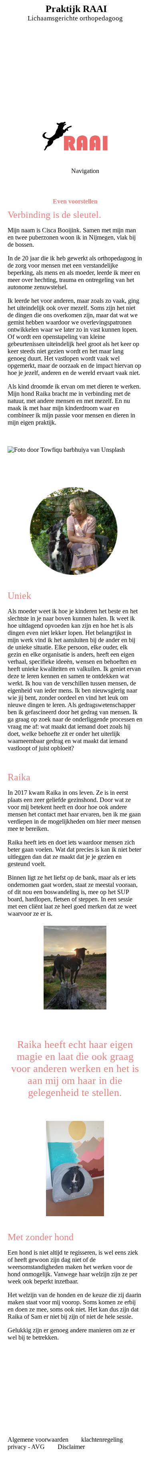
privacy (17, 1446)
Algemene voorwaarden (39, 1439)
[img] (75, 56)
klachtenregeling (102, 1439)
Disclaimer (71, 1446)
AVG (39, 1446)
